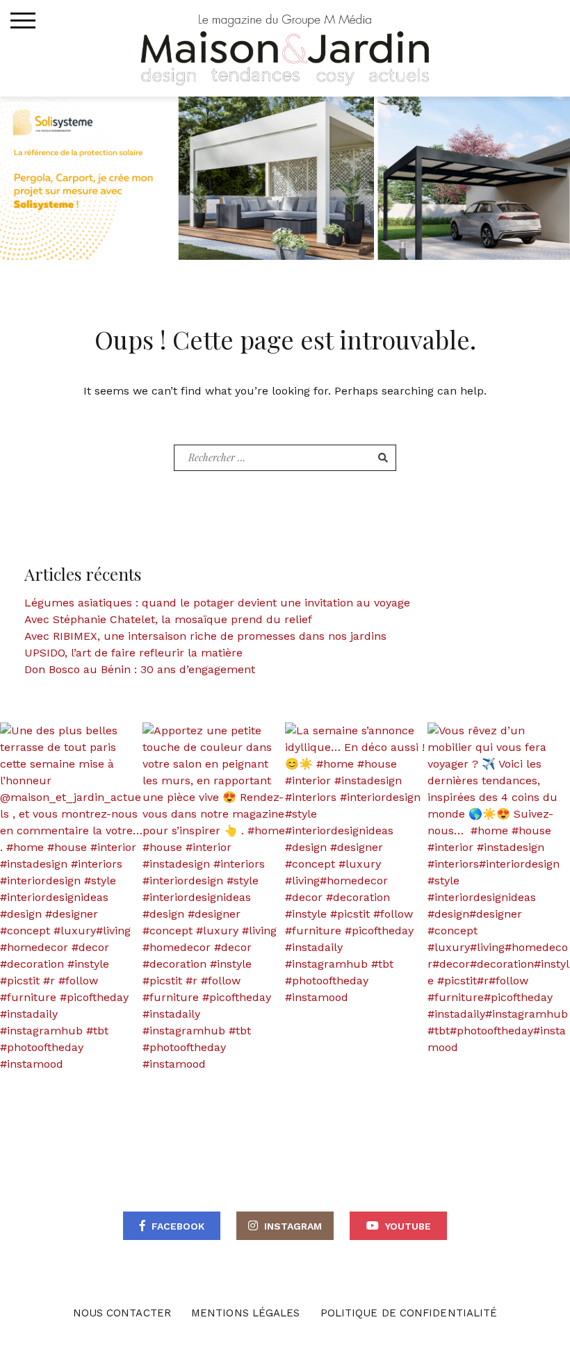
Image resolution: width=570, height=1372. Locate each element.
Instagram (293, 1226)
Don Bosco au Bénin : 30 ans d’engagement (139, 669)
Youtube (408, 1226)
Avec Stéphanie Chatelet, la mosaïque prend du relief (168, 619)
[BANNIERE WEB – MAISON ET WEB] (285, 176)
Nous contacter (122, 1313)
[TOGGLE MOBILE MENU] (22, 20)
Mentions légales (245, 1313)
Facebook (178, 1226)
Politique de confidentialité (409, 1313)
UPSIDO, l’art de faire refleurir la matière (133, 652)
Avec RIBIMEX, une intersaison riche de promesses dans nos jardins (205, 636)
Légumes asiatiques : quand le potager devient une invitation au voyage (217, 602)
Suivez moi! (79, 897)
